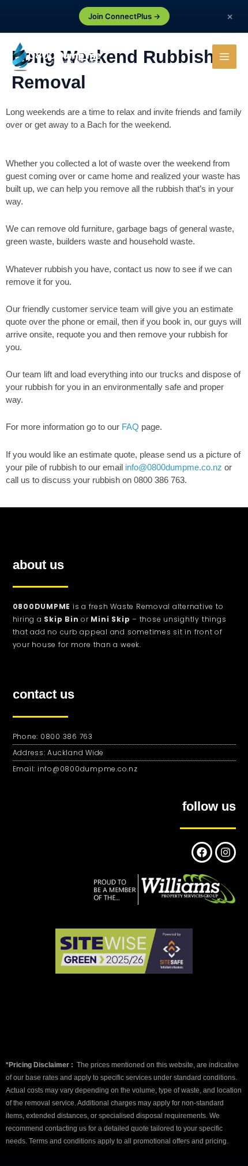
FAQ (130, 427)
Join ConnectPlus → (124, 16)
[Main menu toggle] (224, 56)
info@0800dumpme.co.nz (173, 467)
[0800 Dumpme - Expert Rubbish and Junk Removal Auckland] (58, 57)
